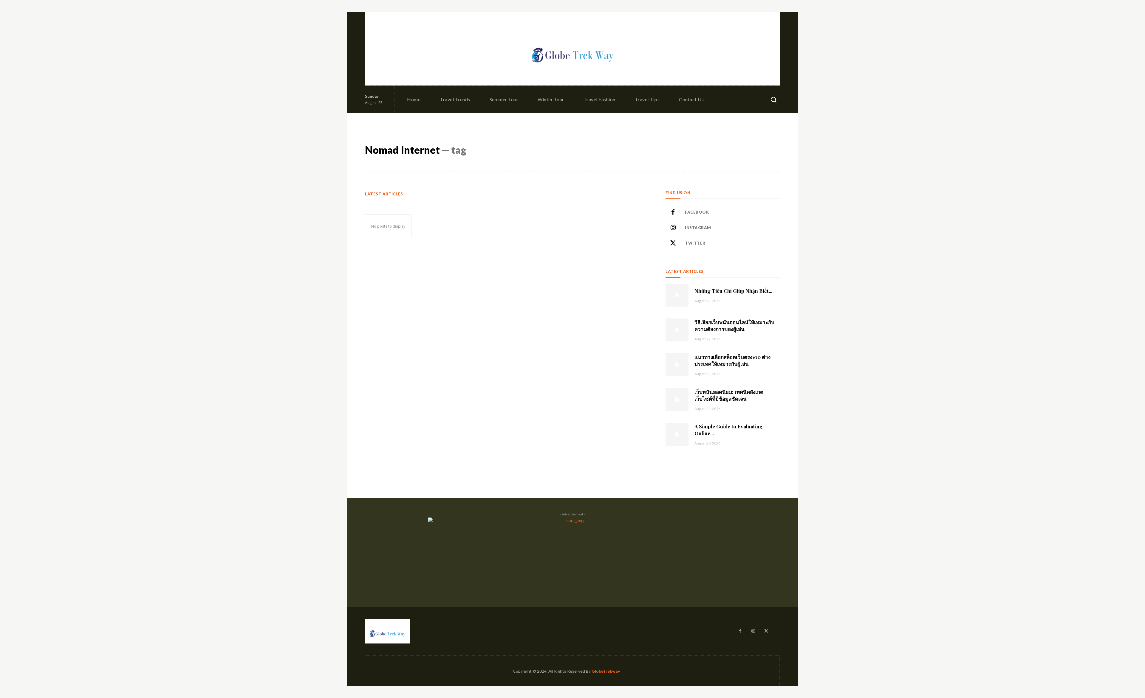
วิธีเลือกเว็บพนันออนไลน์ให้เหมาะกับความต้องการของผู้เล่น (734, 325)
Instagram (698, 227)
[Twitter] (673, 243)
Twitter (695, 243)
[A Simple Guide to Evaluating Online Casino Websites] (677, 434)
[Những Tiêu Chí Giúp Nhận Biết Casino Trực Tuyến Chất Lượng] (677, 295)
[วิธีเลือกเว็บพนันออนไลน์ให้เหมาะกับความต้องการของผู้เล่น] (677, 329)
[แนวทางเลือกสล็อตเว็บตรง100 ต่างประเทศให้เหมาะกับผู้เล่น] (677, 364)
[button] (773, 99)
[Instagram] (673, 227)
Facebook (697, 212)
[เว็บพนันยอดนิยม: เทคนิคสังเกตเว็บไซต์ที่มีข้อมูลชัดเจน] (677, 399)
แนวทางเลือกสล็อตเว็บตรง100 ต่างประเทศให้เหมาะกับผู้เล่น (732, 360)
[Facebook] (673, 212)
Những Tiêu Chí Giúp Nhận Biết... (733, 290)
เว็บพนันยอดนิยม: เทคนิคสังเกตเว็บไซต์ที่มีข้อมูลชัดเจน (728, 395)
